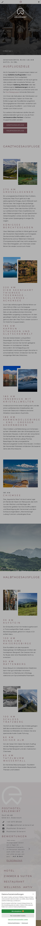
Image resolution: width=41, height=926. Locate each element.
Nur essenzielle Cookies (17, 915)
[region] (18, 902)
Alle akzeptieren (17, 911)
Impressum (25, 923)
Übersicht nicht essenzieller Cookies (18, 919)
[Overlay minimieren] (33, 894)
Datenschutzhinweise (14, 923)
